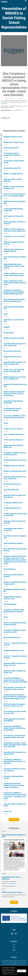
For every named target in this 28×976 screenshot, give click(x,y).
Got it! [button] (21, 970)
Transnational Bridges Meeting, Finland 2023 (13, 402)
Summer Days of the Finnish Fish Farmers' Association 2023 (14, 370)
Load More (14, 902)
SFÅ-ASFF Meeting (9, 569)
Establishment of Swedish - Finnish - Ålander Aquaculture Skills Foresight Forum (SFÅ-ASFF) (15, 745)
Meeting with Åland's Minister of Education (14, 576)
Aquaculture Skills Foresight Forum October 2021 (15, 672)
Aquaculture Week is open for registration (13, 180)
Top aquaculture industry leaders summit (14, 162)
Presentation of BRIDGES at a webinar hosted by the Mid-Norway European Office (14, 728)
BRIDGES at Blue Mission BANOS (14, 338)
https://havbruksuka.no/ (11, 883)
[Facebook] (12, 934)
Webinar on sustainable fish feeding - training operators (15, 583)
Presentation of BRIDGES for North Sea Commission (14, 770)
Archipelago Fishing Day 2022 (13, 503)
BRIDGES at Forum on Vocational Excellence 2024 (14, 187)
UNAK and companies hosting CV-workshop (14, 243)
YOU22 (6, 617)
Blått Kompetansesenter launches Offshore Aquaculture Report (14, 300)
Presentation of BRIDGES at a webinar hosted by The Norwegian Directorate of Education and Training (15, 680)
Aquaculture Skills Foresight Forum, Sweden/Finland (15, 753)
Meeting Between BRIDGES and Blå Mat (14, 590)
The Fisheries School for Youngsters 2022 (15, 537)
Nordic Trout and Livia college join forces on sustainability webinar (14, 195)
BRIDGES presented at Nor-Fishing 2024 (14, 202)
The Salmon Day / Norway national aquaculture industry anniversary (14, 736)
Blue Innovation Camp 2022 (12, 484)
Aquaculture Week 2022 (11, 490)
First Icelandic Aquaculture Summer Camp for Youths (15, 712)
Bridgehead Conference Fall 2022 (14, 466)
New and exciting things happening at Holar (13, 836)
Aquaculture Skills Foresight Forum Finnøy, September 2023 (15, 363)
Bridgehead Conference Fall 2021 (14, 650)
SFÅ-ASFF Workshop (10, 604)
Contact (14, 950)
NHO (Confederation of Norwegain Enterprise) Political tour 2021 (14, 705)
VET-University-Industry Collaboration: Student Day (12, 154)
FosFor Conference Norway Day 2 (14, 434)
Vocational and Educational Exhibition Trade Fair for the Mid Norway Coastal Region (14, 785)
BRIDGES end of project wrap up (14, 142)
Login (14, 945)
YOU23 (6, 423)
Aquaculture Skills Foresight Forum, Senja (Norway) (15, 496)
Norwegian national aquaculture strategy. (13, 777)
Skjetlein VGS (22, 102)
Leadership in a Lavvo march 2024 (14, 236)
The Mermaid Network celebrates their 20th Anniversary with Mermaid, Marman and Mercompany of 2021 (15, 696)
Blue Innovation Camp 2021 (12, 637)
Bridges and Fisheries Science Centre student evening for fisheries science (15, 283)
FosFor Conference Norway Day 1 (14, 440)
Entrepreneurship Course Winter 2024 (14, 308)
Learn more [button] (14, 974)
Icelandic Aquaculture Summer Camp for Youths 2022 (15, 514)
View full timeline (14, 819)
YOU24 (6, 314)
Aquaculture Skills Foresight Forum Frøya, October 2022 (15, 478)
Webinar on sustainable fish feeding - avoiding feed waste (15, 624)
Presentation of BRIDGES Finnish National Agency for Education (14, 611)
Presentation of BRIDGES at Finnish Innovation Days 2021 (15, 631)
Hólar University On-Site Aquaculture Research (15, 550)
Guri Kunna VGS (4, 103)
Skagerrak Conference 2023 (12, 357)
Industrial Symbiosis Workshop (13, 543)
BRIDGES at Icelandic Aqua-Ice (13, 174)
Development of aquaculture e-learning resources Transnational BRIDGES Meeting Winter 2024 (14, 292)
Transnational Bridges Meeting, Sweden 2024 (13, 210)
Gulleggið (7, 327)
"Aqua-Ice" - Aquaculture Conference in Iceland (15, 644)
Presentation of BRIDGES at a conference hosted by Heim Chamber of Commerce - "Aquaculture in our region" (15, 795)
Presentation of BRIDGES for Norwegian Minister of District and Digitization (14, 761)
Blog (14, 947)
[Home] (4, 1)
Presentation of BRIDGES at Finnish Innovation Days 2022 (15, 454)
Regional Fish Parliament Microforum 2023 (15, 385)
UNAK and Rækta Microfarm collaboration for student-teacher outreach (14, 266)
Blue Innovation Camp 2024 (12, 168)
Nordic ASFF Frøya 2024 (11, 148)
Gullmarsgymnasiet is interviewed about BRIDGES (14, 720)
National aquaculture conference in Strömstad (15, 223)
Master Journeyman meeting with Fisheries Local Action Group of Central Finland (14, 393)
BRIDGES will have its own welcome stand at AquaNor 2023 (15, 378)
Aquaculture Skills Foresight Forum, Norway (15, 805)
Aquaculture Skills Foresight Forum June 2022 (15, 522)
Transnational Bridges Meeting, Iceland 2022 (13, 529)
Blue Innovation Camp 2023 (12, 351)
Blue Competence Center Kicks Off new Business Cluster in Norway (15, 688)
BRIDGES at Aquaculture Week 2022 (15, 471)
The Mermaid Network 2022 (12, 508)
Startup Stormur (9, 333)
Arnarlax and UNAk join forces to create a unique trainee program (14, 274)
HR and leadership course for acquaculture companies (13, 409)
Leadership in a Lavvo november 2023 (14, 320)
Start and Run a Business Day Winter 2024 (15, 258)
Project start (8, 811)
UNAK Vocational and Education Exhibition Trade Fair (13, 250)
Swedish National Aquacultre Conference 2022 (13, 598)
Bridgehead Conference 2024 (13, 137)
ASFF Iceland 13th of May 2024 (13, 216)
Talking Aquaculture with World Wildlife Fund (13, 446)
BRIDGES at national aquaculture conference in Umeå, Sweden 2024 (14, 230)
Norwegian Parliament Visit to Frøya (15, 460)
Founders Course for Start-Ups (13, 429)
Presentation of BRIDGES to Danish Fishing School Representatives (14, 417)
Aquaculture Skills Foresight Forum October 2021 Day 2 (15, 664)
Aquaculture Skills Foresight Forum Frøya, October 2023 (15, 344)
